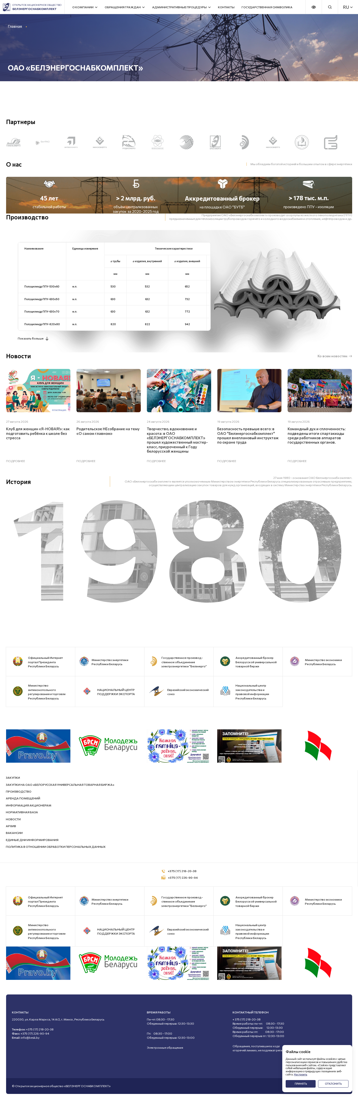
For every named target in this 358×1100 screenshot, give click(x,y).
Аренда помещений (23, 798)
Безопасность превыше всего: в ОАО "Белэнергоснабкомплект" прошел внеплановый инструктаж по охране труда (248, 435)
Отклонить (333, 1083)
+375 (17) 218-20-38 (182, 871)
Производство (18, 791)
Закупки (13, 777)
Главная (15, 26)
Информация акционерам (28, 805)
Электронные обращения (165, 1047)
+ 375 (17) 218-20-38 (247, 1019)
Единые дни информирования (32, 840)
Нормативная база (22, 812)
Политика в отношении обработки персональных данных (55, 847)
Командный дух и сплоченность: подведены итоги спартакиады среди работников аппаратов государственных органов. (317, 435)
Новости (13, 819)
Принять (301, 1083)
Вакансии (14, 833)
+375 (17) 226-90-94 (183, 877)
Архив (11, 826)
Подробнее (15, 461)
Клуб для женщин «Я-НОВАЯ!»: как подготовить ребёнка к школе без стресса (38, 433)
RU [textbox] (346, 7)
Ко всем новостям (332, 356)
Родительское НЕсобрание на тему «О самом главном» (108, 431)
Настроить (300, 1074)
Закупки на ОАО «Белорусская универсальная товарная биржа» (60, 785)
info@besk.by (30, 1037)
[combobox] (346, 7)
